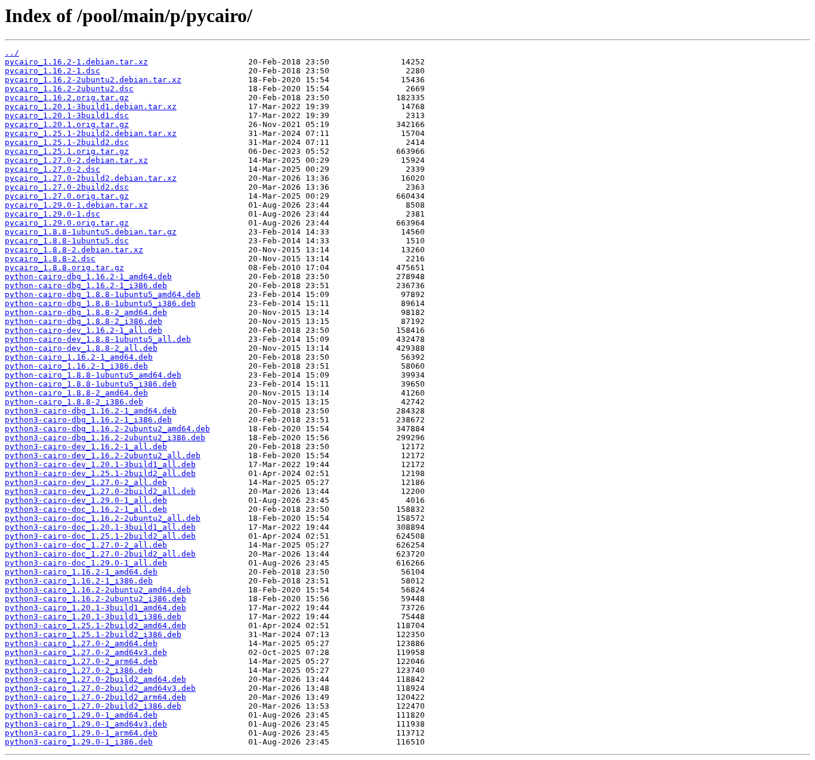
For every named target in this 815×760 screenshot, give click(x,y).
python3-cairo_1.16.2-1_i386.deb (79, 580)
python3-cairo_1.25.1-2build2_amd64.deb (95, 625)
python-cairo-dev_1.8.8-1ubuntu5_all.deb (98, 339)
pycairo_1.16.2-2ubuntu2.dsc (69, 88)
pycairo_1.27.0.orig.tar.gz (67, 195)
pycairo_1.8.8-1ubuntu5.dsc (67, 240)
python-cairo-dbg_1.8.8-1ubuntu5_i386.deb (100, 303)
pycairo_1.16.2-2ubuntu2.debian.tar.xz (93, 79)
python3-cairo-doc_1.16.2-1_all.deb (86, 509)
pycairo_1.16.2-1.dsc (52, 70)
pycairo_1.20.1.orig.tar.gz (67, 124)
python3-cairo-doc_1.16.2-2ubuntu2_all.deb (102, 518)
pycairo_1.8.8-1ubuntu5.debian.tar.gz (91, 231)
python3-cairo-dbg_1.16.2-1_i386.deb (88, 419)
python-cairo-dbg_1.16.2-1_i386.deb (86, 285)
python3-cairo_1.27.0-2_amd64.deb (81, 643)
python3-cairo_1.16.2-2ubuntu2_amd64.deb (98, 589)
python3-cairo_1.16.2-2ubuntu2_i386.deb (95, 598)
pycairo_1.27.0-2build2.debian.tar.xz (91, 178)
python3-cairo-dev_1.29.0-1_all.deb (86, 500)
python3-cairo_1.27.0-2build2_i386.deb (93, 706)
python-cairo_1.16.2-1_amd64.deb (79, 357)
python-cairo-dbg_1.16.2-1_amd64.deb (88, 276)
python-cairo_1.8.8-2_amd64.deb (76, 392)
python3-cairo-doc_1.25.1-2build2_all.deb (100, 536)
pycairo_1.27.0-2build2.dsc (67, 187)
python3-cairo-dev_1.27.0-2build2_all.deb (100, 491)
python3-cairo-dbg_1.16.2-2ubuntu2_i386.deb (105, 437)
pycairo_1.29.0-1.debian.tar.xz (76, 204)
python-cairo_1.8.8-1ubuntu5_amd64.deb (93, 374)
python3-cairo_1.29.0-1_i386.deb (79, 741)
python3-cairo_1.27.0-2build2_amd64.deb (95, 679)
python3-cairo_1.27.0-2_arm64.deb (81, 661)
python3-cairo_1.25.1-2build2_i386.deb (93, 634)
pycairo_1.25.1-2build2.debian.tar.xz (91, 133)
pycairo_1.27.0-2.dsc (52, 169)
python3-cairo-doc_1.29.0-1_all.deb (86, 562)
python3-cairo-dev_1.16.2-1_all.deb (86, 446)
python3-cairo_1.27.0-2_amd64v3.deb (86, 652)
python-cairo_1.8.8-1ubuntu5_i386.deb (91, 383)
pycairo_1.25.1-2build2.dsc (67, 142)
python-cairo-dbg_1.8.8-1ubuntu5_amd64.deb (102, 294)
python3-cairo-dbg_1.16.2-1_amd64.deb (91, 410)
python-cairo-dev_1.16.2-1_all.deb (83, 330)
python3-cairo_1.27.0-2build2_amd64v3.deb (100, 688)
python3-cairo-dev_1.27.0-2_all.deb (86, 482)
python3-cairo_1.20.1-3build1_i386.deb (93, 616)
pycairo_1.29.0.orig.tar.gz (67, 222)
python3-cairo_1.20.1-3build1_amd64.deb (95, 607)
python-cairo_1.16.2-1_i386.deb (76, 366)
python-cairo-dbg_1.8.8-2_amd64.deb (86, 312)
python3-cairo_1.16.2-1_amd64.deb (81, 571)
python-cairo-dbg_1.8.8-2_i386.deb (83, 321)
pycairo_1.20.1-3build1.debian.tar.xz (91, 106)
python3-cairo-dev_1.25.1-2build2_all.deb (100, 473)
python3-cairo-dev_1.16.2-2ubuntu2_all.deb (102, 455)
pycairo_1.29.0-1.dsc (52, 213)
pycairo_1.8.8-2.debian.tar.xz (74, 249)
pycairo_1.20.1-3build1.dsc (67, 115)
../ (12, 52)
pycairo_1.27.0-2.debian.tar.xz (76, 160)
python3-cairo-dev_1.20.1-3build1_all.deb (100, 464)
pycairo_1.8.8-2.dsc (50, 258)
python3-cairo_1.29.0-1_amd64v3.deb (86, 723)
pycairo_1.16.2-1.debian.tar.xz (76, 61)
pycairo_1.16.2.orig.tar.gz (67, 97)
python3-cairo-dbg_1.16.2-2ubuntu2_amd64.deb (107, 428)
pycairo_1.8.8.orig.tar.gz (64, 267)
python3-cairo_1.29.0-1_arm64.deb (81, 732)
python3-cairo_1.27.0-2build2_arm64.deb (95, 697)
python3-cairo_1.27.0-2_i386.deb (79, 670)
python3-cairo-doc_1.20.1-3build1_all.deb (100, 527)
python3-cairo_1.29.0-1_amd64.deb (81, 714)
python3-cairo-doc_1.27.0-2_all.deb (86, 544)
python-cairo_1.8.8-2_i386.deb (74, 401)
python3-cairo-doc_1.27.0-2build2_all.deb (100, 553)
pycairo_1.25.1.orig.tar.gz (67, 151)
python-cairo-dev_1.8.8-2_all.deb (81, 348)
